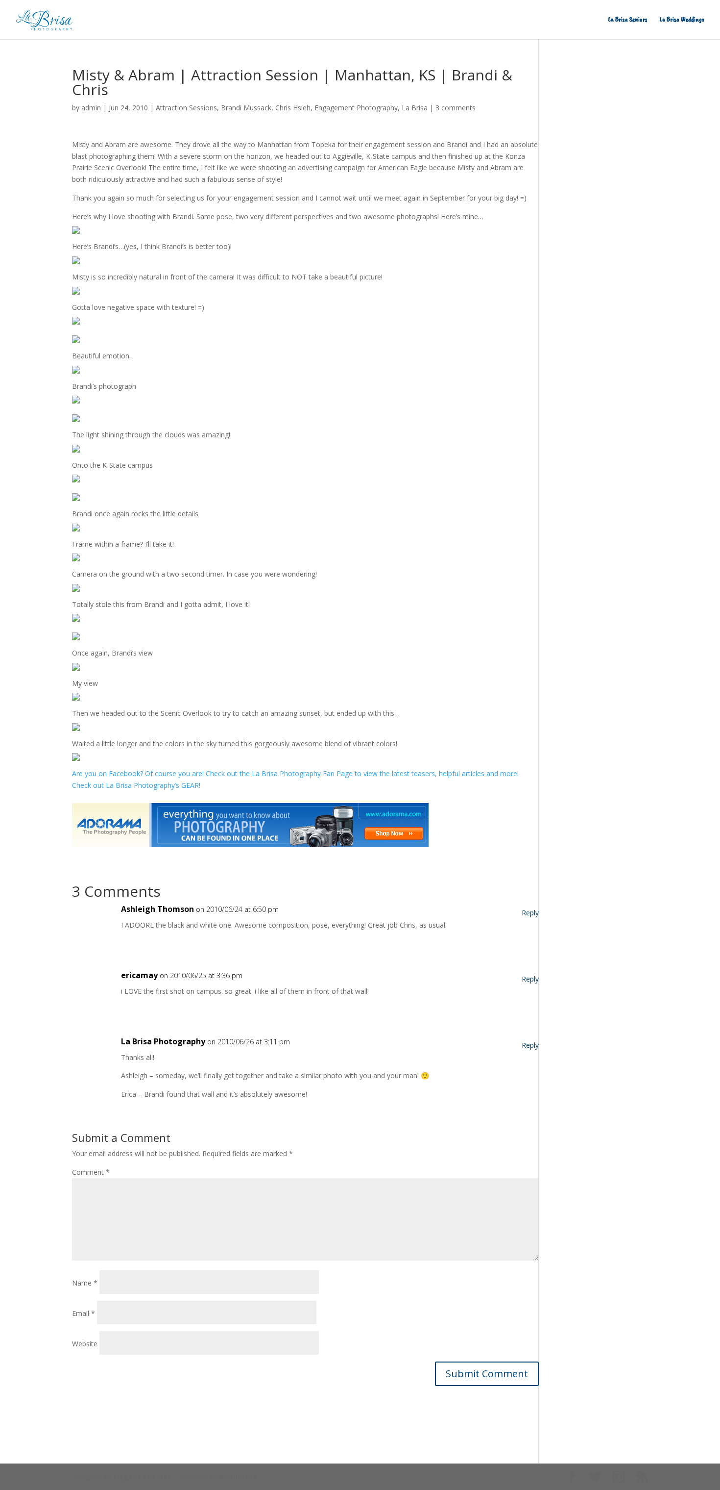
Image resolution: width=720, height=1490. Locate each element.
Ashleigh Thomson (157, 909)
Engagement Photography (356, 107)
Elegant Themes (142, 1476)
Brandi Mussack (246, 107)
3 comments (455, 107)
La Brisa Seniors (628, 20)
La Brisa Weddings (682, 20)
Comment (91, 1172)
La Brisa (415, 107)
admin (91, 107)
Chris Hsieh (293, 107)
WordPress (238, 1476)
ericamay (139, 975)
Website (84, 1343)
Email (83, 1313)
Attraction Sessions (186, 107)
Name (84, 1283)
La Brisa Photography (163, 1041)
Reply (530, 912)
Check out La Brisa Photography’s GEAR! (136, 785)
